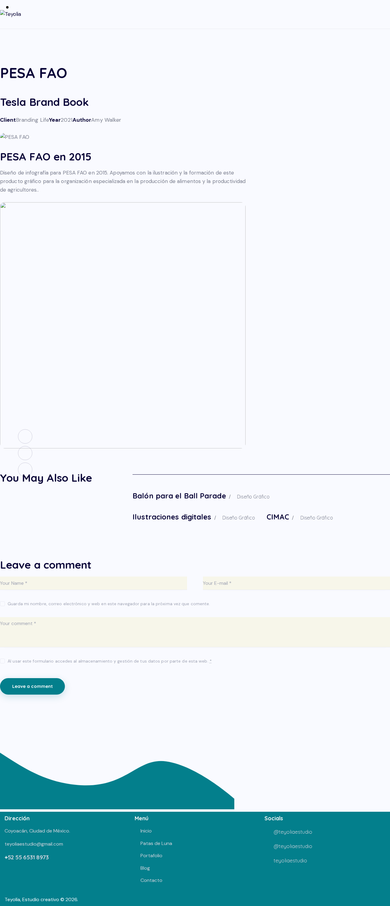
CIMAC (278, 516)
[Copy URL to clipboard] (46, 128)
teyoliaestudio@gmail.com (34, 844)
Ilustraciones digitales (172, 516)
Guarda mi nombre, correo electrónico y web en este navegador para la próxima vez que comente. (109, 603)
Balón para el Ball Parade (179, 495)
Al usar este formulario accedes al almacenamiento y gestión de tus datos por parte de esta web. (110, 661)
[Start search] (385, 15)
